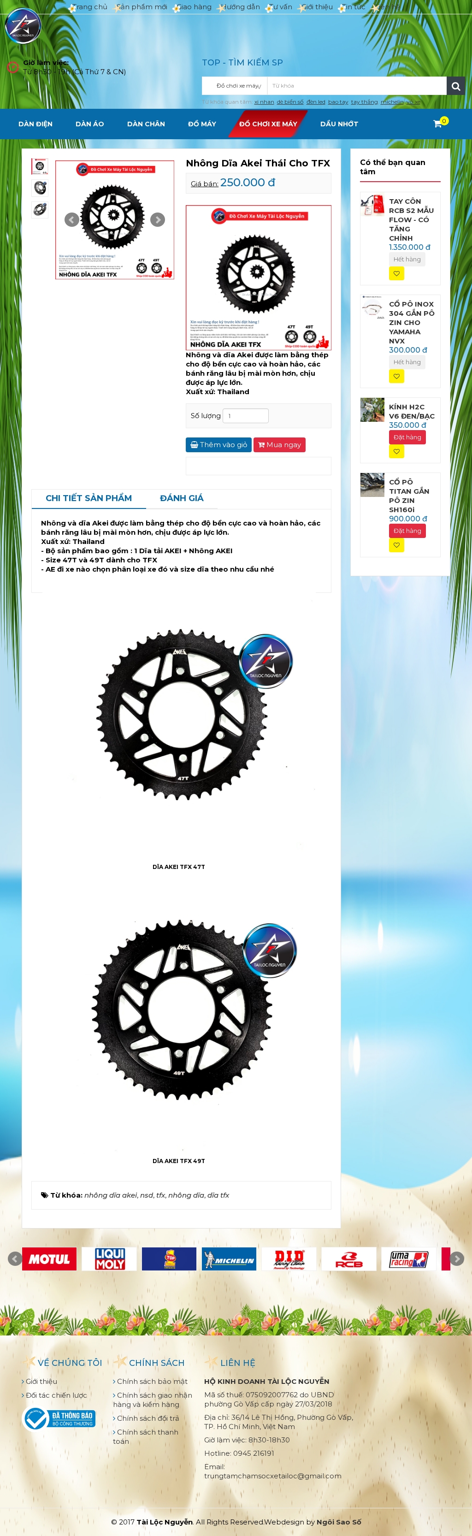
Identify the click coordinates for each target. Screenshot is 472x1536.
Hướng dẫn (240, 6)
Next (157, 220)
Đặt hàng (407, 437)
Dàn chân (146, 124)
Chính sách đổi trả (147, 1418)
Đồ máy (202, 124)
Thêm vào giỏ (222, 444)
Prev (72, 220)
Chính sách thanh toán (145, 1437)
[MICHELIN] (229, 1258)
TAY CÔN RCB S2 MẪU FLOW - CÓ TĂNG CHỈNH (411, 219)
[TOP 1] (169, 1258)
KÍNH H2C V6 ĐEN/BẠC (412, 411)
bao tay (338, 101)
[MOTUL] (49, 1258)
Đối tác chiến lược (55, 1395)
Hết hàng (407, 259)
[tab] (89, 499)
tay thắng (364, 101)
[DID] (289, 1258)
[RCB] (349, 1258)
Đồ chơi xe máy (268, 124)
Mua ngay (283, 444)
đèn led (316, 101)
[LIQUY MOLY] (109, 1258)
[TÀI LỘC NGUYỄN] (23, 25)
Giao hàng (194, 6)
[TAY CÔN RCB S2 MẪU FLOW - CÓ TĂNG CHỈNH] (372, 203)
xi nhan (264, 101)
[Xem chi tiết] (437, 123)
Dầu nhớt (339, 124)
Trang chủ (89, 6)
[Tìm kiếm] (456, 86)
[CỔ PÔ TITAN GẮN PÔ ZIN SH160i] (372, 484)
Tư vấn (280, 6)
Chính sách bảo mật (151, 1381)
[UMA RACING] (409, 1258)
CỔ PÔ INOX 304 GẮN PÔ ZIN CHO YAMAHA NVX (412, 322)
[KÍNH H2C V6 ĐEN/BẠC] (372, 409)
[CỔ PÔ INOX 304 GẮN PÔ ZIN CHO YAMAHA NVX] (372, 306)
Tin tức (354, 6)
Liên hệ (387, 6)
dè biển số (290, 101)
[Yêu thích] (396, 273)
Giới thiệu (317, 6)
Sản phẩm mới (142, 6)
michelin (392, 101)
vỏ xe (413, 101)
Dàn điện (35, 124)
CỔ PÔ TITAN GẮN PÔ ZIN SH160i (409, 496)
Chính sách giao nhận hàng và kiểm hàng (152, 1400)
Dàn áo (90, 124)
